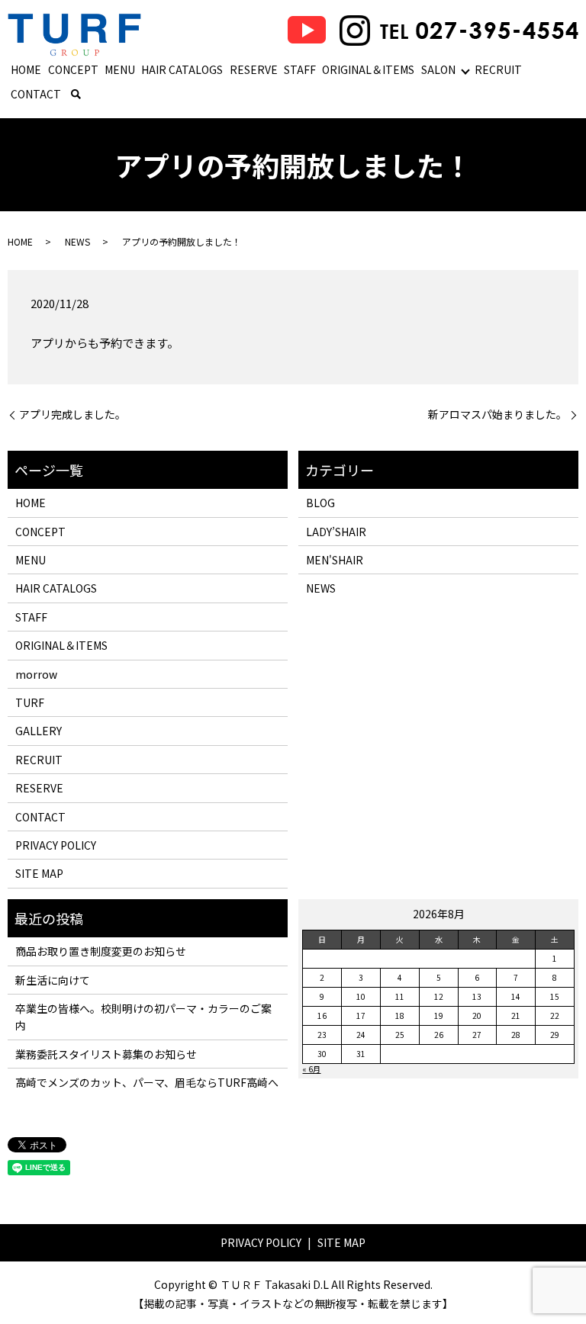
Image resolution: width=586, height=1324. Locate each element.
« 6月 (311, 1069)
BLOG (320, 502)
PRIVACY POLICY (55, 845)
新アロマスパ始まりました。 (497, 414)
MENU (120, 69)
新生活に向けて (52, 980)
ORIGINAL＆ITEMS (368, 69)
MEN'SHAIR (334, 559)
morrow (36, 674)
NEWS (77, 241)
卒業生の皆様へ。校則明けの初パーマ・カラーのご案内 (143, 1017)
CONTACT (36, 93)
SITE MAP (39, 873)
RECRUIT (498, 69)
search (75, 94)
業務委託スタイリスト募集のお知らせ (106, 1054)
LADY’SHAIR (336, 531)
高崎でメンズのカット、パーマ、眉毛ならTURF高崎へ (147, 1082)
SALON (438, 69)
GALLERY (38, 730)
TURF (29, 702)
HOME (26, 69)
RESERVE (254, 69)
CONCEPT (73, 69)
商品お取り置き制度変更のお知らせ (100, 951)
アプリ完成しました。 (72, 414)
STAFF (300, 69)
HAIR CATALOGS (182, 69)
